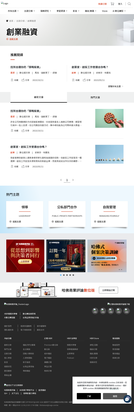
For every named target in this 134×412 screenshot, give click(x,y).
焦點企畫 (8, 375)
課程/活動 (94, 345)
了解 (89, 396)
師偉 (55, 72)
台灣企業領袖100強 (31, 317)
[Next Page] (73, 180)
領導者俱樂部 (72, 349)
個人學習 (8, 357)
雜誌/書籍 (94, 353)
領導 (24, 206)
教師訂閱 (48, 370)
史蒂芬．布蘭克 (103, 72)
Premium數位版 (51, 345)
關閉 (115, 396)
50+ (5, 393)
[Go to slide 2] (64, 275)
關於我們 (8, 326)
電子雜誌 (48, 357)
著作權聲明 (41, 326)
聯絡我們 (116, 345)
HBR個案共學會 (10, 313)
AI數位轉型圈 (9, 317)
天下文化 (15, 393)
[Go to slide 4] (70, 275)
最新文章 (8, 345)
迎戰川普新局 (28, 353)
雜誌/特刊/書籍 (29, 345)
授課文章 (116, 357)
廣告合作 (40, 329)
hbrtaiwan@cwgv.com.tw (49, 405)
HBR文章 (93, 357)
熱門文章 (8, 349)
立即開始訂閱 (108, 290)
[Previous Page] (61, 180)
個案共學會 (71, 345)
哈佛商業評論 (9, 390)
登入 (120, 3)
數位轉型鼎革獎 (29, 313)
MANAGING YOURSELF (109, 215)
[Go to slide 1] (61, 275)
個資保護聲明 (26, 326)
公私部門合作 (67, 206)
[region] (67, 256)
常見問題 (116, 349)
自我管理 (109, 206)
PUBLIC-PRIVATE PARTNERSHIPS (67, 215)
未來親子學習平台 (26, 390)
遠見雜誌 (42, 390)
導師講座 (26, 370)
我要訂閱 (102, 3)
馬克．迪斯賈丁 (42, 72)
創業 (74, 72)
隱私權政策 (8, 329)
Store (104, 10)
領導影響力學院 (29, 393)
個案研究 (8, 366)
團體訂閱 (48, 362)
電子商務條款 (26, 329)
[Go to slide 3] (67, 275)
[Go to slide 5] (73, 275)
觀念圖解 (8, 370)
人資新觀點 (27, 357)
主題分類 (8, 353)
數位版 (47, 349)
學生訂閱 (48, 366)
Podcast (70, 357)
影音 (6, 362)
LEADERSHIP (24, 215)
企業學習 (70, 353)
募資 (12, 72)
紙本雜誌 (48, 353)
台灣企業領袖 (28, 366)
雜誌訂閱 (93, 349)
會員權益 (116, 353)
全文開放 (26, 349)
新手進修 (26, 362)
